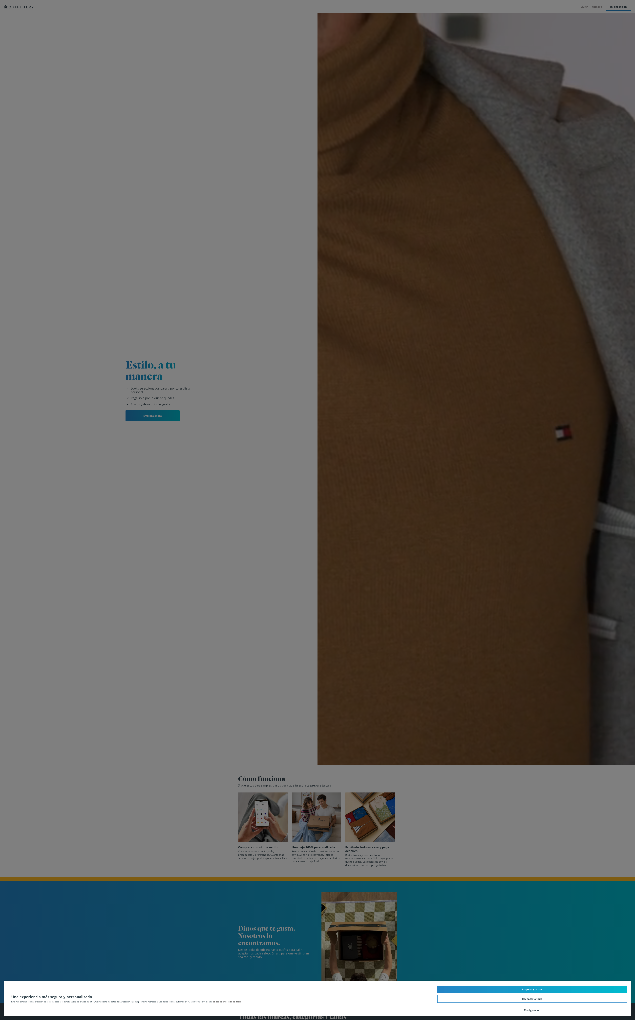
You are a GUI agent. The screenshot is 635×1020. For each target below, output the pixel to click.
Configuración (532, 1010)
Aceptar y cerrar (532, 989)
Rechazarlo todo (532, 998)
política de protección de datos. (227, 1001)
